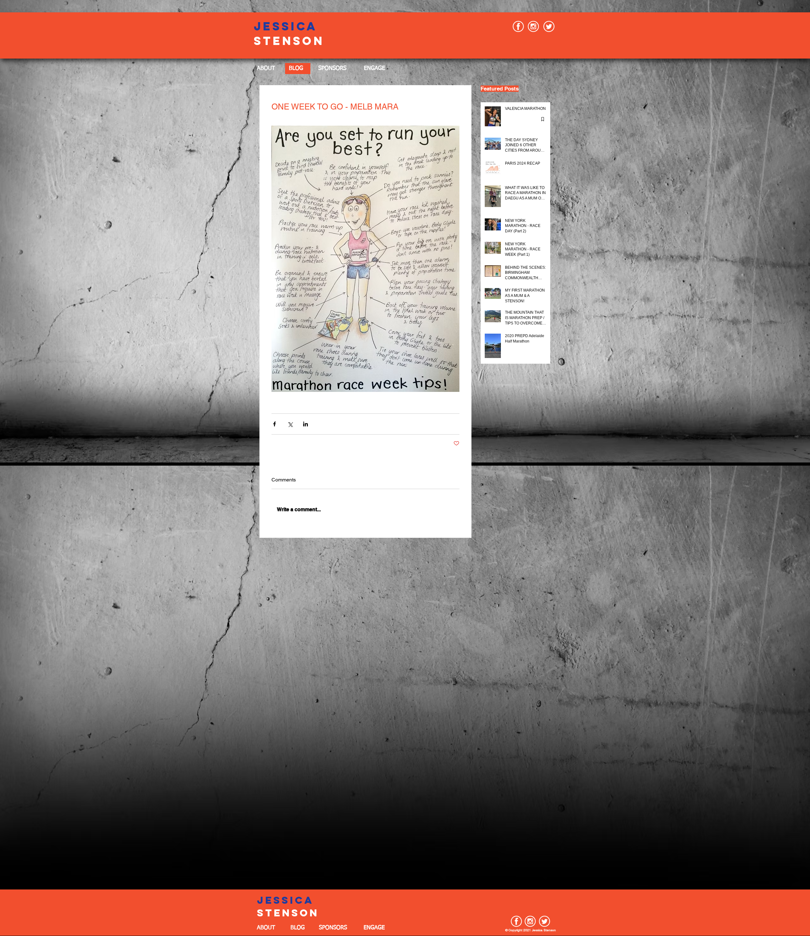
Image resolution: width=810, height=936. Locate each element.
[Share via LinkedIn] (305, 424)
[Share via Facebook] (274, 424)
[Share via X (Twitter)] (290, 424)
